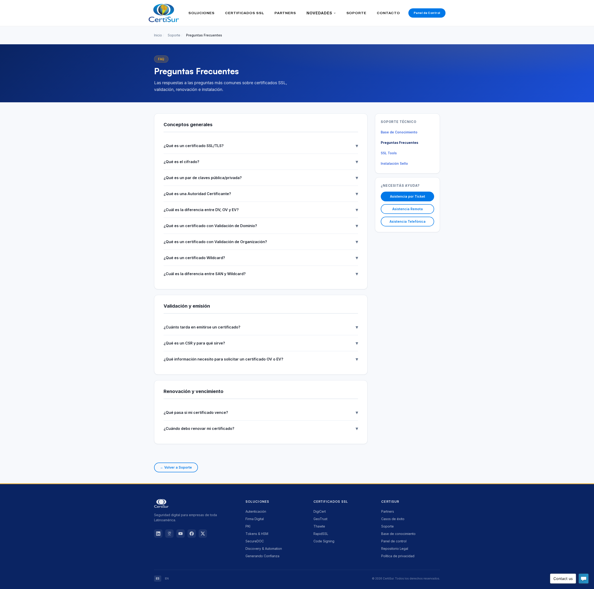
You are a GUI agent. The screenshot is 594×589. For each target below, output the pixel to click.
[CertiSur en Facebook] (191, 533)
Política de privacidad (397, 556)
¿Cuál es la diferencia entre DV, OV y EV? (261, 209)
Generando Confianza (262, 556)
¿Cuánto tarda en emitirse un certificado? (261, 327)
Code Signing (323, 541)
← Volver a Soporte (176, 467)
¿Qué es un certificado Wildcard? (261, 258)
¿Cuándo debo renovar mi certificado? (261, 428)
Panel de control (394, 541)
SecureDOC (254, 541)
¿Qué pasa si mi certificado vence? (261, 412)
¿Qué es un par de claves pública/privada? (261, 177)
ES (157, 578)
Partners (387, 511)
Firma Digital (254, 519)
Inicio (158, 35)
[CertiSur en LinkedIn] (158, 533)
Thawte (319, 526)
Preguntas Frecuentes (399, 143)
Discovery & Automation (263, 548)
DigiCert (319, 511)
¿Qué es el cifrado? (261, 161)
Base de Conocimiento (399, 132)
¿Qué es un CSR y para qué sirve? (261, 343)
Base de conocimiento (398, 534)
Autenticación (255, 511)
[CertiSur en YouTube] (180, 533)
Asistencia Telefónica (408, 221)
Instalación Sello (394, 163)
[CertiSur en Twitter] (203, 533)
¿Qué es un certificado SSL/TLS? (261, 145)
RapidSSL (320, 534)
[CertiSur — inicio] (163, 13)
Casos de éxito (392, 519)
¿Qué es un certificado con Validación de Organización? (261, 242)
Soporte (174, 35)
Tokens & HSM (256, 534)
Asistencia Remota (407, 209)
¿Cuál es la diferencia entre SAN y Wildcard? (261, 274)
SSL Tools (389, 153)
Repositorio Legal (394, 548)
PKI (247, 526)
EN (167, 578)
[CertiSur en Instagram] (169, 533)
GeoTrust (320, 519)
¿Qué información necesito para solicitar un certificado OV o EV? (261, 359)
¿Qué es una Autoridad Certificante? (261, 193)
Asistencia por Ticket (407, 196)
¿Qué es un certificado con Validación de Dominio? (261, 226)
